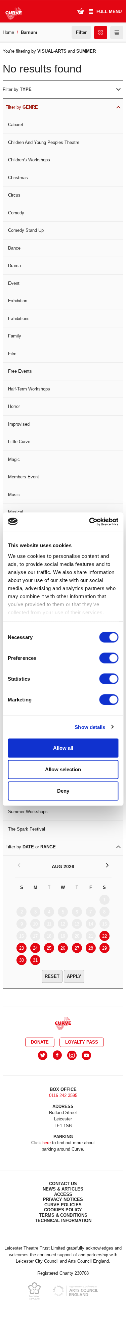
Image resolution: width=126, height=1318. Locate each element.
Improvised (19, 424)
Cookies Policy (63, 1209)
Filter (81, 32)
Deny (63, 791)
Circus (14, 195)
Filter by (17, 89)
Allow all (63, 748)
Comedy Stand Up (26, 230)
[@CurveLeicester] (42, 1055)
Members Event (23, 476)
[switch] (108, 658)
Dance (14, 248)
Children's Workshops (29, 159)
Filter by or (30, 846)
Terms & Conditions (63, 1215)
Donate (40, 1042)
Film (12, 353)
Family (14, 335)
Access (63, 1194)
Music (14, 494)
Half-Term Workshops (29, 388)
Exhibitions (19, 318)
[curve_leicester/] (72, 1055)
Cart (80, 11)
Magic (14, 459)
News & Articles (63, 1189)
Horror (14, 406)
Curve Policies (63, 1204)
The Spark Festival (26, 829)
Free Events (20, 371)
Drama (14, 265)
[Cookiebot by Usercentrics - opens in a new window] (89, 521)
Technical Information (63, 1220)
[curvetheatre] (86, 1055)
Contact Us (63, 1183)
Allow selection (63, 769)
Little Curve (19, 441)
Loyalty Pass (81, 1042)
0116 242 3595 (63, 1095)
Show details (90, 727)
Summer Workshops (28, 811)
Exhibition (17, 300)
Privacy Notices (63, 1199)
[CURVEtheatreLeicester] (57, 1055)
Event (13, 283)
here (46, 1142)
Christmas (18, 177)
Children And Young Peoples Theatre (43, 142)
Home (8, 32)
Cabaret (15, 124)
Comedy (16, 212)
